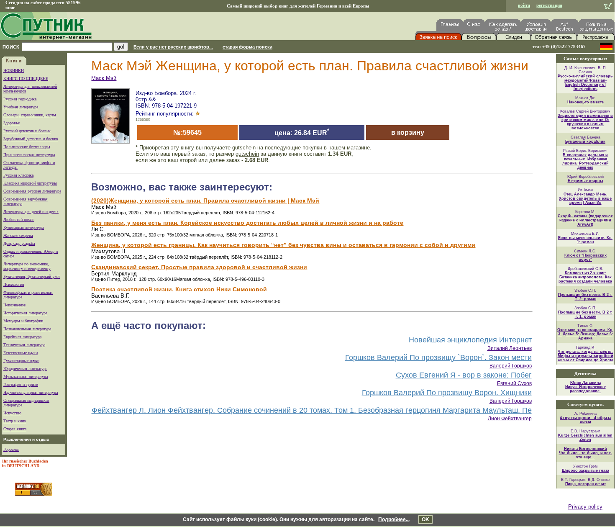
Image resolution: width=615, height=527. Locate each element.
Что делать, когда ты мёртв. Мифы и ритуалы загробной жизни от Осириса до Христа (585, 356)
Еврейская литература (22, 336)
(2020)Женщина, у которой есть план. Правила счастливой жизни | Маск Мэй (205, 200)
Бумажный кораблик (585, 141)
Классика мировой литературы (30, 183)
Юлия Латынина (585, 382)
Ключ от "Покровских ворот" (585, 257)
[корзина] (608, 6)
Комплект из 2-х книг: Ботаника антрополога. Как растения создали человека (585, 277)
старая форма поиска (247, 46)
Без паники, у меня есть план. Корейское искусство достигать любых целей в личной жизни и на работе (247, 222)
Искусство (12, 413)
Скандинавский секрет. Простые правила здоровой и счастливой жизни (199, 267)
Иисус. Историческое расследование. (585, 389)
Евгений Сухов (514, 383)
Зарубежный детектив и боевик (30, 138)
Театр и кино (14, 421)
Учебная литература (20, 107)
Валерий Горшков (510, 366)
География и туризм (20, 384)
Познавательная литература (27, 328)
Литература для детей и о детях (31, 211)
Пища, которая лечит (585, 484)
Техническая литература (24, 344)
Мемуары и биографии (23, 321)
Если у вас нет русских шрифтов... (173, 46)
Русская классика (18, 175)
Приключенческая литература (29, 154)
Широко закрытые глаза (585, 470)
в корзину (407, 132)
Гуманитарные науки (21, 360)
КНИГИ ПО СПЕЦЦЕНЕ (25, 78)
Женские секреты (18, 235)
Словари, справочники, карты (29, 115)
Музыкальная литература (25, 376)
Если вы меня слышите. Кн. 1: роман (585, 240)
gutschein (244, 147)
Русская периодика (19, 99)
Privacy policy (585, 507)
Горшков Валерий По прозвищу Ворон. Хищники (447, 392)
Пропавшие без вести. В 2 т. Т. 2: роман (585, 297)
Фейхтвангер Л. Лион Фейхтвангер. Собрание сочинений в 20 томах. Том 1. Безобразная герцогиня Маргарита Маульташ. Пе (312, 410)
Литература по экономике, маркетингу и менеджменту (27, 266)
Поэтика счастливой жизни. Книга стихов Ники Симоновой (179, 289)
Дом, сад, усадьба (19, 243)
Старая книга (14, 429)
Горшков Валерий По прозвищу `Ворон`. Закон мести (438, 357)
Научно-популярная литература (30, 392)
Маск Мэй (103, 78)
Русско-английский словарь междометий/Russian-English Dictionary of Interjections (585, 82)
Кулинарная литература (23, 227)
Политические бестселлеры (26, 146)
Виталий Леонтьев (509, 348)
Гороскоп (11, 449)
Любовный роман (18, 219)
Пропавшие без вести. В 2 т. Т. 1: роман (585, 314)
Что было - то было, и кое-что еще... (585, 455)
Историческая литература (25, 313)
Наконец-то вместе (585, 102)
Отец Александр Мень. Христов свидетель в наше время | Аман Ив (585, 198)
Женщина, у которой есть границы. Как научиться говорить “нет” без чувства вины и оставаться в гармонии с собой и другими (283, 245)
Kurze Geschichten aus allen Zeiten (585, 437)
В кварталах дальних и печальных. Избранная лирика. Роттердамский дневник (585, 161)
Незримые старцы (585, 181)
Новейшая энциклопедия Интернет (470, 340)
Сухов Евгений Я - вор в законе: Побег (464, 375)
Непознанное (14, 305)
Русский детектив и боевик (27, 131)
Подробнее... (394, 519)
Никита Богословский (585, 449)
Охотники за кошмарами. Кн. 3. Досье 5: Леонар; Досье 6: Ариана (585, 334)
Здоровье (11, 123)
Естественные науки (20, 352)
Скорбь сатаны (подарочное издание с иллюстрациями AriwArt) (585, 220)
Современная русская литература (32, 191)
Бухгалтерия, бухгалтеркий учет (31, 276)
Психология (13, 284)
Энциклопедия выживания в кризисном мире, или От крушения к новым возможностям (585, 121)
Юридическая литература (25, 368)
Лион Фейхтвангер (510, 419)
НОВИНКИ (13, 70)
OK (425, 519)
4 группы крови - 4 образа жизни (585, 420)
